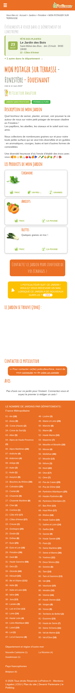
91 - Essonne (47, 618)
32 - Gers (11, 566)
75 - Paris (45, 543)
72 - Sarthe (46, 529)
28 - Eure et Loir (15, 548)
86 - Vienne (46, 595)
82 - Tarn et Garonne (50, 576)
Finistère (42, 15)
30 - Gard (11, 557)
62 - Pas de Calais (49, 482)
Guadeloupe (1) (12, 657)
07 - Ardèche (13, 453)
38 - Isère (12, 595)
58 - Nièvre (45, 463)
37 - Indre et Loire (16, 590)
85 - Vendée (46, 590)
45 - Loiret (12, 627)
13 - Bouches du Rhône (18, 482)
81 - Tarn (45, 571)
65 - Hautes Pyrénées (50, 496)
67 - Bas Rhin (47, 506)
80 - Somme (46, 567)
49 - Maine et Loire (50, 421)
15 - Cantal (12, 491)
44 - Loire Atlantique (17, 623)
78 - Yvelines (47, 557)
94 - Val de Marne (49, 633)
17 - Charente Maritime (17, 501)
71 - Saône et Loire (50, 524)
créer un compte (50, 372)
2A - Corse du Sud (15, 430)
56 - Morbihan (47, 454)
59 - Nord (45, 468)
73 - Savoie (45, 534)
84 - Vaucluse (47, 585)
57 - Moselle (47, 459)
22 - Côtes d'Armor (16, 519)
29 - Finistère (13, 552)
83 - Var (44, 581)
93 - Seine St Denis (50, 628)
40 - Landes (12, 604)
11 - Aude (11, 472)
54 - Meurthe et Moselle (52, 444)
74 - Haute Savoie (49, 538)
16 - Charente (13, 496)
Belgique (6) (11, 672)
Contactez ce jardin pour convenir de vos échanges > (37, 267)
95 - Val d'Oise (48, 637)
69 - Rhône (46, 515)
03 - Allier (11, 435)
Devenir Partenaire (49, 684)
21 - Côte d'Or (14, 515)
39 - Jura (11, 599)
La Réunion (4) (46, 652)
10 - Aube (11, 468)
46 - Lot (10, 632)
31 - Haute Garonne (17, 562)
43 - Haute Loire (14, 618)
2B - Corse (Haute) (15, 426)
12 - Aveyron (12, 477)
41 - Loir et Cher (15, 609)
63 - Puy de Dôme (49, 487)
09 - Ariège (12, 463)
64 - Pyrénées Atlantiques (53, 491)
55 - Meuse (45, 449)
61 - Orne (45, 477)
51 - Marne (45, 430)
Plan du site (30, 684)
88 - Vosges (46, 604)
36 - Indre (11, 585)
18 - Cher (11, 505)
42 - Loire (12, 613)
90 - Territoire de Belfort (51, 614)
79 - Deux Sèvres (49, 562)
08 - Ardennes (13, 458)
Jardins (32, 15)
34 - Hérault (13, 576)
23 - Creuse (12, 524)
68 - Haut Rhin (48, 510)
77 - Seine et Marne (50, 553)
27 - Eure (11, 543)
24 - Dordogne (14, 529)
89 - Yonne (45, 609)
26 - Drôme (12, 538)
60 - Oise (45, 473)
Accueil (23, 15)
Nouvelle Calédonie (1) (16, 652)
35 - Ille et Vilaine (16, 580)
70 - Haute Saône (49, 520)
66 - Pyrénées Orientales (52, 501)
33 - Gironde (13, 571)
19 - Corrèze (12, 510)
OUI (48, 295)
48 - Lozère (45, 416)
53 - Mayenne (47, 440)
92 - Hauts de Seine (50, 623)
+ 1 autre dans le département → (24, 58)
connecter (27, 372)
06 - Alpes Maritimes (17, 449)
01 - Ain (11, 416)
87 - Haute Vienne (49, 600)
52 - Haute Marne (49, 435)
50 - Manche (46, 426)
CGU (19, 684)
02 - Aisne (11, 421)
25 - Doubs (12, 533)
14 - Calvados (14, 486)
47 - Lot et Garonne (16, 637)
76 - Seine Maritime (50, 548)
